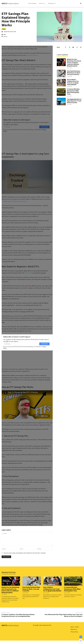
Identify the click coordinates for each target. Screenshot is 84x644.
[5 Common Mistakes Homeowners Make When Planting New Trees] (61, 92)
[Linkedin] (73, 47)
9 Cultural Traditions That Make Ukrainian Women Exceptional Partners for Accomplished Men (18, 615)
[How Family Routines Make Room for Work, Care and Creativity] (61, 73)
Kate (5, 34)
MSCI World (28, 273)
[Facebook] (65, 47)
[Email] (80, 47)
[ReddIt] (77, 47)
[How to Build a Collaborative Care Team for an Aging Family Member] (61, 82)
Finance (3, 29)
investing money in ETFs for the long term (14, 201)
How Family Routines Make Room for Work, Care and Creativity (73, 72)
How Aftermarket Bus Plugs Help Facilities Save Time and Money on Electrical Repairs (63, 615)
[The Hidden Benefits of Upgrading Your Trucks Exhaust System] (61, 101)
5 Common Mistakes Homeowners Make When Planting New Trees (73, 91)
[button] (75, 3)
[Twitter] (69, 47)
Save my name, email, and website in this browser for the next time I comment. (25, 553)
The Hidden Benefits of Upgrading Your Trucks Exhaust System (74, 100)
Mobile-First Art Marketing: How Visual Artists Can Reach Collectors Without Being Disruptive (74, 62)
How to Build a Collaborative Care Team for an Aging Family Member (73, 82)
